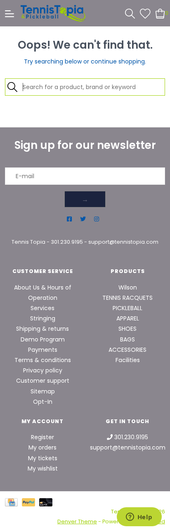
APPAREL (127, 318)
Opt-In (42, 402)
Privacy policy (42, 370)
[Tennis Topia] (53, 13)
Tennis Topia (28, 241)
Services (42, 308)
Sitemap (43, 391)
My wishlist (43, 468)
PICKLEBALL (127, 308)
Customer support (42, 381)
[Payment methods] (13, 502)
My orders (42, 447)
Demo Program (43, 339)
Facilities (128, 360)
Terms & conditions (42, 360)
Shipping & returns (42, 329)
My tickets (42, 458)
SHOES (127, 329)
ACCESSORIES (127, 350)
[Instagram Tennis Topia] (96, 219)
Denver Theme (77, 521)
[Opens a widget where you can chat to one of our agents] (139, 517)
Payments (42, 350)
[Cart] (160, 13)
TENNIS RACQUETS (127, 298)
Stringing (42, 318)
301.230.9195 (67, 241)
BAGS (127, 339)
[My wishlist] (145, 13)
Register (42, 437)
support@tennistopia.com (123, 241)
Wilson (127, 287)
